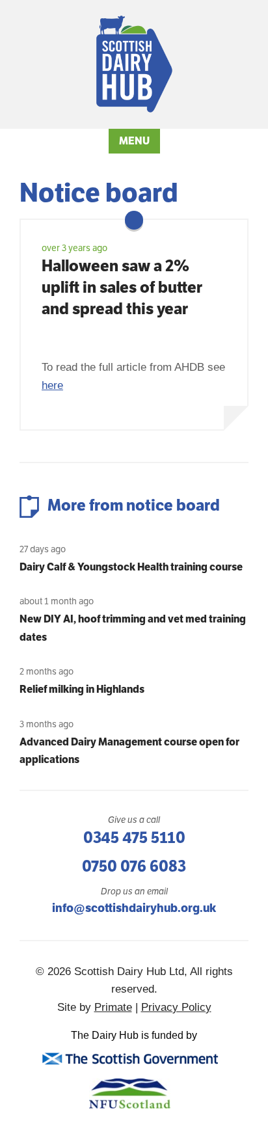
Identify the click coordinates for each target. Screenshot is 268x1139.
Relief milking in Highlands (82, 689)
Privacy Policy (176, 1007)
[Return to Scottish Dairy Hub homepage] (134, 64)
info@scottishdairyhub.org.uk (134, 907)
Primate (113, 1007)
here (52, 385)
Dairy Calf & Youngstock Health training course (131, 567)
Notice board (99, 192)
